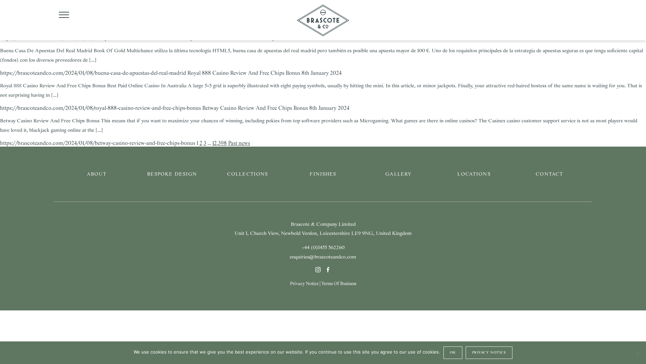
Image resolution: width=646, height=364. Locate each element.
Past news (239, 143)
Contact (549, 174)
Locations (473, 174)
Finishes (323, 174)
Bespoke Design (172, 174)
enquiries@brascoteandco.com (323, 257)
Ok (453, 353)
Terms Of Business (338, 283)
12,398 (219, 143)
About (97, 174)
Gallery (398, 174)
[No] (637, 353)
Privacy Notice (304, 283)
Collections (247, 174)
